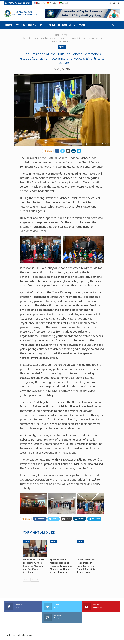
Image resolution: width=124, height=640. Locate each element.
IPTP (42, 25)
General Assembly (62, 25)
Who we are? (25, 25)
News (62, 47)
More (82, 25)
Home (9, 25)
